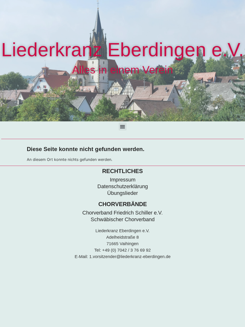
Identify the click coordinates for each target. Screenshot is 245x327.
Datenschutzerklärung (122, 186)
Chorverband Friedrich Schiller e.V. (122, 213)
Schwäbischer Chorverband (123, 219)
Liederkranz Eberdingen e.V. (122, 49)
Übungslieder (122, 193)
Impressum (122, 180)
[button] (123, 126)
